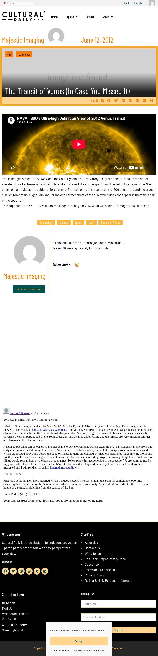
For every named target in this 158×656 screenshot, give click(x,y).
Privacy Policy (94, 575)
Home (54, 17)
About (105, 17)
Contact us (92, 548)
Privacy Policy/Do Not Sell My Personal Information (79, 650)
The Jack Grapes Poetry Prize (105, 559)
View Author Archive (29, 289)
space (78, 222)
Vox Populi (9, 619)
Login (127, 3)
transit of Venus (110, 222)
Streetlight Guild (13, 630)
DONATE (90, 17)
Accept (79, 641)
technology (46, 222)
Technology (23, 54)
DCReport (8, 603)
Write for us (93, 553)
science (63, 222)
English (10, 2)
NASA (91, 222)
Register (139, 3)
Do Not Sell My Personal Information (109, 580)
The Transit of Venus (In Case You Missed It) (67, 91)
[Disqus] (79, 354)
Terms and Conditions (100, 570)
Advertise (91, 542)
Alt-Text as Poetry (14, 624)
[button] (108, 100)
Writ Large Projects (15, 613)
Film (9, 54)
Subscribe (92, 564)
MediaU (7, 608)
